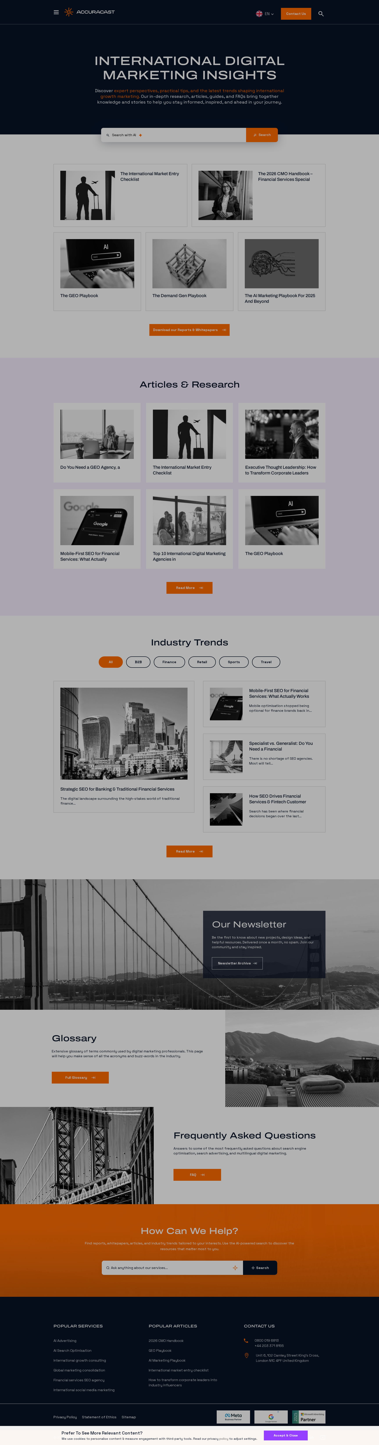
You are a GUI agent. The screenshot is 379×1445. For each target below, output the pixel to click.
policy (223, 1439)
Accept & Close (286, 1435)
